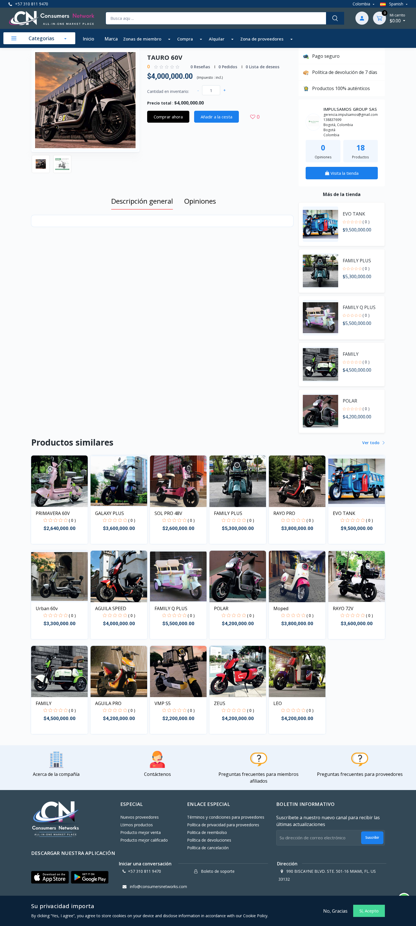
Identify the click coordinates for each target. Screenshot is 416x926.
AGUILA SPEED (110, 608)
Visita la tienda (344, 173)
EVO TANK (344, 513)
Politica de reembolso (207, 832)
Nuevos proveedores (139, 817)
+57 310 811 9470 (31, 4)
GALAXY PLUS (109, 513)
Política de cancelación (208, 847)
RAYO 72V (343, 608)
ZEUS (219, 703)
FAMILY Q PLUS (171, 608)
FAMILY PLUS (228, 513)
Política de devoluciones (209, 840)
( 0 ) (366, 221)
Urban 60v (47, 608)
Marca (111, 39)
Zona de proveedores (262, 39)
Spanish (396, 4)
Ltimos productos (136, 824)
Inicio (88, 39)
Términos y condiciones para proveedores (225, 817)
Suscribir (372, 837)
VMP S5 (163, 703)
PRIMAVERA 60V (53, 513)
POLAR (221, 608)
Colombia (362, 4)
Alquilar (217, 39)
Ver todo (371, 442)
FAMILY (44, 703)
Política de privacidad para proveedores (223, 824)
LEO (277, 703)
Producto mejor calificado (144, 840)
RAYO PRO (284, 513)
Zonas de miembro (142, 39)
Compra (185, 39)
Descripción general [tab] (142, 201)
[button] (50, 877)
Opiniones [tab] (200, 201)
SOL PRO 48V (168, 513)
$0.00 (397, 18)
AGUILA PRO (108, 703)
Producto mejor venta (140, 832)
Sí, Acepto (369, 911)
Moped (280, 608)
